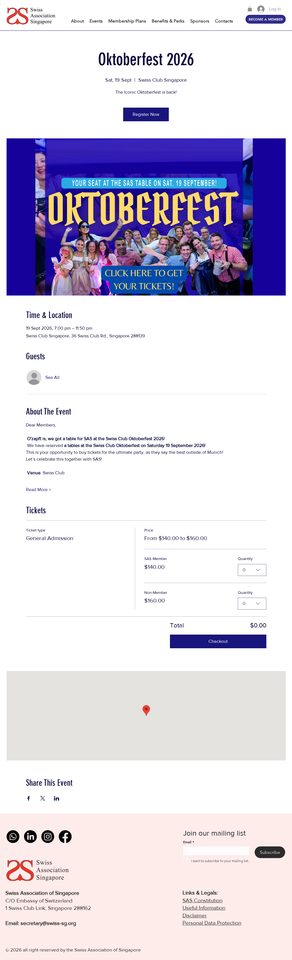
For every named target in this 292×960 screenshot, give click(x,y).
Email (188, 842)
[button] (250, 8)
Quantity (245, 558)
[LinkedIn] (30, 836)
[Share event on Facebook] (28, 798)
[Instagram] (47, 836)
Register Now (146, 114)
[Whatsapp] (13, 836)
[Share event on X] (42, 798)
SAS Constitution (202, 900)
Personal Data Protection (211, 923)
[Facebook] (65, 836)
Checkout (218, 641)
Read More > (38, 489)
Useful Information (203, 908)
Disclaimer (194, 915)
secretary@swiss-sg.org (48, 923)
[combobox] (252, 570)
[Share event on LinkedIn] (56, 798)
